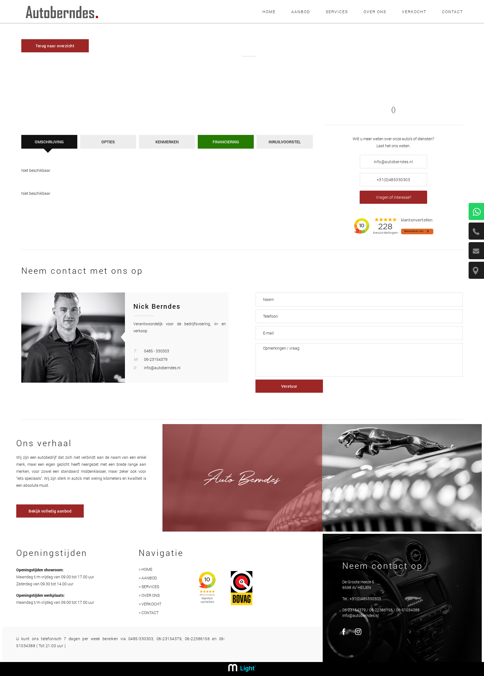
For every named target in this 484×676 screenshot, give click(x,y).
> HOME (145, 569)
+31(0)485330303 (393, 179)
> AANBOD (148, 578)
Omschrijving (49, 141)
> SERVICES (149, 586)
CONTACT (452, 11)
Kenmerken (167, 141)
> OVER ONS (149, 595)
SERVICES (337, 11)
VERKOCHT (414, 11)
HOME (269, 11)
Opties (108, 141)
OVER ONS (375, 11)
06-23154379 (155, 359)
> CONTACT (149, 612)
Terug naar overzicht (55, 45)
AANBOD (300, 11)
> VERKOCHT (150, 604)
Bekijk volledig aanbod (50, 511)
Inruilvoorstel (285, 141)
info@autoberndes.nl (393, 161)
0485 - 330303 (156, 351)
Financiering (226, 141)
